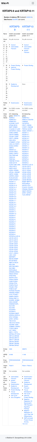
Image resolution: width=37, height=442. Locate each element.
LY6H (14, 255)
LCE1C (16, 238)
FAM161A (12, 157)
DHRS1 (16, 146)
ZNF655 (16, 343)
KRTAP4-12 (12, 214)
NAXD (15, 261)
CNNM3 (16, 135)
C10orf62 (11, 129)
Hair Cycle (14, 395)
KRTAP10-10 (13, 185)
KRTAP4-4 (12, 217)
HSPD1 (11, 174)
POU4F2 (17, 291)
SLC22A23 (12, 310)
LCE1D (11, 240)
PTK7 (11, 294)
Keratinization (15, 103)
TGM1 (16, 325)
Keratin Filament (26, 51)
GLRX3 (11, 165)
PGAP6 (11, 285)
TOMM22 (12, 326)
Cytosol (13, 45)
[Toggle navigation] (33, 3)
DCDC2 (11, 146)
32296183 (29, 17)
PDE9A (11, 283)
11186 (24, 354)
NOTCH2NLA (13, 270)
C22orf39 (30, 120)
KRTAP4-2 (12, 215)
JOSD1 (16, 176)
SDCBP (15, 302)
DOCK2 (11, 151)
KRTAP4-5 (12, 219)
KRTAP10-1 (12, 183)
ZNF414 (16, 338)
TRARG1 (17, 326)
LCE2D (11, 246)
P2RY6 (16, 279)
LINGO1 (16, 253)
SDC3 (11, 302)
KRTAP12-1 (12, 202)
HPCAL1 (11, 172)
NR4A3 (11, 274)
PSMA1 (17, 293)
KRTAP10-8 (12, 197)
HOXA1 (11, 170)
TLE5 (23, 195)
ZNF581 (16, 342)
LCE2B (11, 244)
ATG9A (11, 125)
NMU (13, 268)
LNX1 (10, 255)
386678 (24, 349)
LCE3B (11, 247)
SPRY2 (16, 319)
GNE (15, 165)
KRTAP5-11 (12, 221)
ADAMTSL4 (12, 120)
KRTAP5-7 (25, 157)
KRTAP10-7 (12, 195)
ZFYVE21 (17, 334)
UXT (10, 330)
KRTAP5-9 (15, 27)
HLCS (15, 168)
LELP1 (11, 253)
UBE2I (16, 328)
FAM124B (15, 155)
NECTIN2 (12, 264)
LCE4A (11, 251)
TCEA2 (17, 323)
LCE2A (16, 242)
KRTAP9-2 (12, 231)
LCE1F (11, 242)
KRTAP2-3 (12, 208)
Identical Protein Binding (15, 68)
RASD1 (16, 296)
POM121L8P (13, 289)
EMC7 (16, 151)
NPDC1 (17, 272)
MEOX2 (11, 259)
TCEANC (11, 325)
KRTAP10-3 (12, 189)
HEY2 (15, 167)
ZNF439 (16, 340)
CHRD (11, 133)
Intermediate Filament (14, 48)
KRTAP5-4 (12, 227)
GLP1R (15, 163)
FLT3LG (17, 161)
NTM (10, 276)
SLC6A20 (12, 313)
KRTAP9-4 (12, 234)
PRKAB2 (11, 293)
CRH (10, 140)
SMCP (17, 313)
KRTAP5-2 (12, 223)
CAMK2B (25, 121)
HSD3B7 (17, 172)
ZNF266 (16, 336)
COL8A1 (11, 136)
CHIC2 (18, 131)
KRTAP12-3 (12, 206)
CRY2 (14, 140)
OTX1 (16, 278)
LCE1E (16, 240)
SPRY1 (11, 319)
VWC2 (14, 330)
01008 (11, 354)
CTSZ (18, 142)
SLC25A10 (12, 311)
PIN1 (16, 287)
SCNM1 (17, 300)
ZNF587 (11, 343)
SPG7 (11, 317)
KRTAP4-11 (12, 212)
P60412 (29, 366)
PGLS (16, 285)
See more (25, 424)
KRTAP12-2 (12, 204)
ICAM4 (16, 174)
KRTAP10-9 (12, 199)
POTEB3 (11, 291)
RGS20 (11, 298)
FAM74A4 (12, 159)
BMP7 (11, 127)
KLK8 (16, 178)
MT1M (11, 261)
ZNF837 (16, 345)
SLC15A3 (12, 308)
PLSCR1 (24, 187)
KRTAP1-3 (12, 182)
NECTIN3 (12, 266)
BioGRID (15, 19)
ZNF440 (11, 342)
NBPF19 (11, 262)
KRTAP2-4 (12, 210)
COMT (16, 136)
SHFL (16, 304)
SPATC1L (17, 315)
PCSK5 (15, 281)
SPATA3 (11, 315)
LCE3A (16, 246)
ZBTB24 (11, 334)
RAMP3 (11, 296)
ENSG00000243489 (27, 361)
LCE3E (16, 249)
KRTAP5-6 (12, 229)
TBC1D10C (12, 321)
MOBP (16, 259)
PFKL (15, 283)
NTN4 (14, 276)
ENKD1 (11, 153)
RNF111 (16, 298)
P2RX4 (11, 279)
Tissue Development (15, 393)
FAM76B (11, 161)
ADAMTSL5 (12, 121)
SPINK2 (15, 317)
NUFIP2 (11, 278)
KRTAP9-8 (12, 236)
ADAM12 (11, 118)
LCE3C (16, 247)
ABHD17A (17, 116)
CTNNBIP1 (12, 142)
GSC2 (11, 167)
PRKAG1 (30, 189)
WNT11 (11, 332)
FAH (10, 155)
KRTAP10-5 (12, 191)
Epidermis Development (15, 85)
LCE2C (16, 244)
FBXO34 (24, 129)
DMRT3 (11, 148)
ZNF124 (11, 336)
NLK (10, 268)
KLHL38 (11, 178)
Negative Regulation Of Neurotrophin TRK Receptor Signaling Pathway (28, 404)
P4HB (11, 281)
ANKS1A (24, 120)
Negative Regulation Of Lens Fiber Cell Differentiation (28, 413)
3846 (10, 349)
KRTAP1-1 (16, 180)
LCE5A (16, 251)
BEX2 (15, 125)
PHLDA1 (11, 287)
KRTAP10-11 (28, 27)
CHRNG (15, 133)
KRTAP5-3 (12, 225)
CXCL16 (11, 144)
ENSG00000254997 (14, 361)
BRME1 (15, 127)
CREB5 (16, 138)
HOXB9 (16, 170)
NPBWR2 (12, 272)
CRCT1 (11, 138)
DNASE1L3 (12, 150)
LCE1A (18, 236)
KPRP (11, 180)
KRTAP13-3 (25, 144)
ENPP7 (16, 153)
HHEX (11, 168)
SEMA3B (12, 304)
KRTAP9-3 (12, 232)
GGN (10, 163)
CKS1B (11, 135)
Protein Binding (15, 65)
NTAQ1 (16, 274)
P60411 (24, 366)
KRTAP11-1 (12, 200)
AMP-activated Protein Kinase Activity (28, 420)
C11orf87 (17, 129)
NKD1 (17, 266)
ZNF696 (11, 345)
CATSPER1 (12, 131)
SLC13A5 (12, 306)
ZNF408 (11, 338)
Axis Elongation (15, 397)
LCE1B (11, 238)
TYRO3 (11, 328)
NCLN (16, 262)
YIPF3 (16, 332)
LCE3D (11, 249)
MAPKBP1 (12, 257)
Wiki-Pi (5, 3)
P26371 (11, 366)
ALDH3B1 (12, 123)
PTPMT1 (15, 294)
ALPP (17, 123)
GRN (18, 165)
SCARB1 (11, 300)
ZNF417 (11, 340)
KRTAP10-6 (12, 193)
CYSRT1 (17, 144)
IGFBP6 (11, 176)
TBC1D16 (12, 323)
